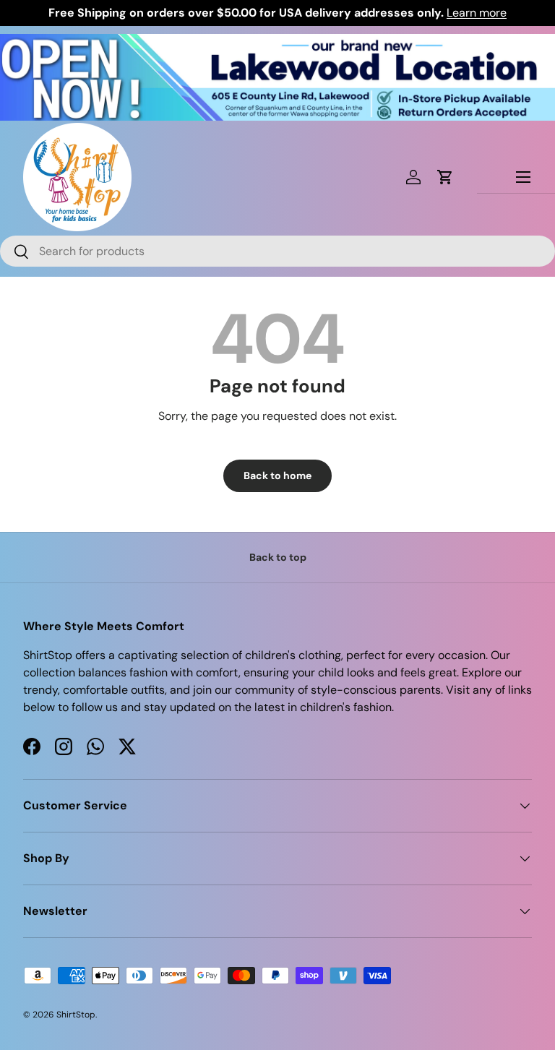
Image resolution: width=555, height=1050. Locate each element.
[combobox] (277, 251)
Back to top (277, 557)
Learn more (477, 12)
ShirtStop (75, 1014)
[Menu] (523, 177)
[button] (445, 177)
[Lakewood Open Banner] (277, 42)
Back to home (277, 475)
